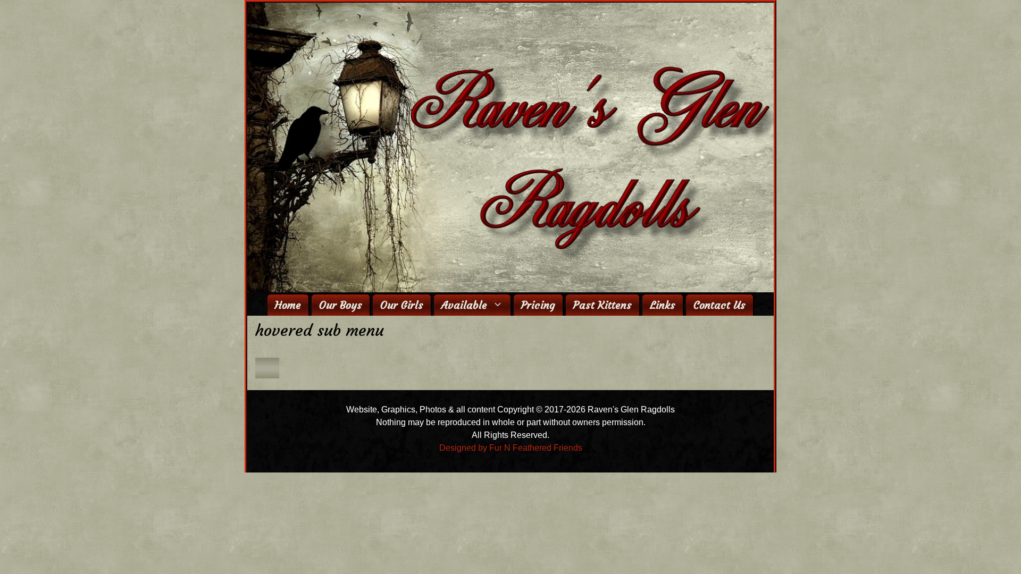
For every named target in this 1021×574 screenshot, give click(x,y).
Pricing (538, 304)
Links (662, 304)
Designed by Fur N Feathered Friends (510, 447)
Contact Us (719, 304)
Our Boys (340, 304)
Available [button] (464, 304)
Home (288, 304)
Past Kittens (602, 304)
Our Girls (401, 304)
